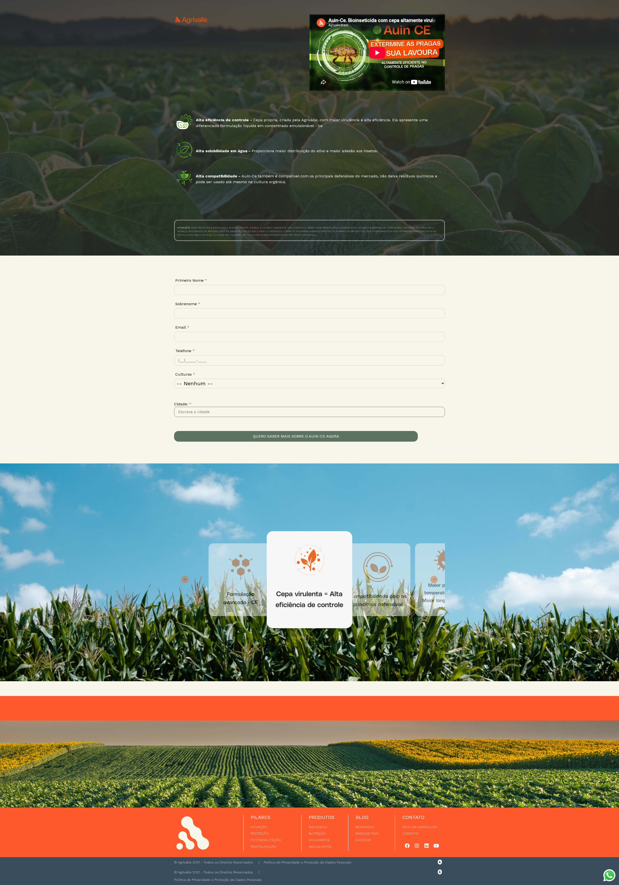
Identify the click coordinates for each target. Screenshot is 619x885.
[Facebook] (407, 846)
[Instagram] (417, 846)
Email (182, 327)
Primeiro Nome (191, 280)
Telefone (185, 350)
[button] (185, 579)
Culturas (185, 374)
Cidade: (182, 404)
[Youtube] (436, 846)
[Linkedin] (426, 846)
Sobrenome (187, 304)
